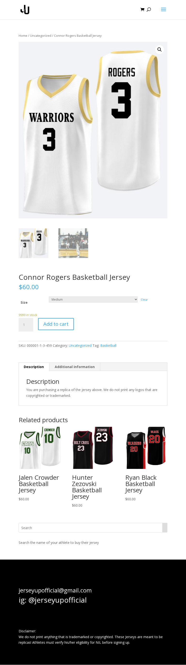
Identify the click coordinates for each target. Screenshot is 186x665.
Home (23, 35)
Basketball (108, 345)
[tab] (33, 367)
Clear (144, 299)
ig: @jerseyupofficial (53, 600)
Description (34, 366)
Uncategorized (40, 35)
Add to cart (56, 324)
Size (24, 302)
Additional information (75, 366)
